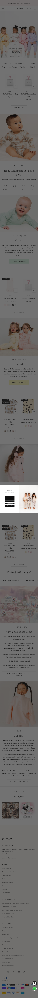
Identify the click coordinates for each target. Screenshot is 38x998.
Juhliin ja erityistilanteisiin (9, 503)
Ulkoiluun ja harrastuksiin (9, 501)
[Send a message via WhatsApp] (34, 988)
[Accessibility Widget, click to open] (34, 983)
